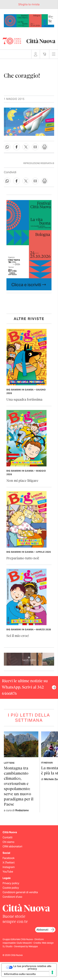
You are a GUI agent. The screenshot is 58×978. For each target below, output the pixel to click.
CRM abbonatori (12, 846)
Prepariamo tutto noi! (22, 558)
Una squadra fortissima (24, 400)
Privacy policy (11, 883)
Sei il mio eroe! (17, 636)
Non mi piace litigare (22, 481)
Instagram (9, 867)
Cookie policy (11, 887)
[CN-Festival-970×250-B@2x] (29, 20)
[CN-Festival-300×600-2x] (29, 245)
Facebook (9, 858)
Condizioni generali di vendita (20, 892)
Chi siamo (8, 842)
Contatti (7, 837)
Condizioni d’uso (12, 896)
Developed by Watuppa (26, 946)
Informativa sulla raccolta (20, 974)
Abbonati (42, 929)
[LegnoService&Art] (29, 659)
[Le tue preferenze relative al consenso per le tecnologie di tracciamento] (52, 972)
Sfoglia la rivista (29, 4)
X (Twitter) (9, 862)
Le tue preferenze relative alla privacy (32, 967)
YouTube (8, 871)
